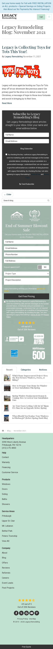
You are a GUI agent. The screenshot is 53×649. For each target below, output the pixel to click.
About (4, 553)
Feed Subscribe (27, 184)
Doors (4, 489)
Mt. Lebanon (7, 526)
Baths (4, 499)
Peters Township (9, 536)
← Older (7, 194)
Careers (5, 578)
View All (5, 541)
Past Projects (8, 588)
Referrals (6, 573)
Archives (43, 370)
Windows (6, 484)
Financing (6, 467)
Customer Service (10, 472)
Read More (7, 103)
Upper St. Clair (8, 521)
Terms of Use (35, 174)
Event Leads (7, 583)
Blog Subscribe (26, 149)
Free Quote (26, 647)
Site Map (32, 619)
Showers (6, 504)
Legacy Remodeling (14, 56)
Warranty (6, 462)
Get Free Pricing (26, 296)
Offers (5, 562)
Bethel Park (7, 531)
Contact (5, 457)
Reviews (6, 568)
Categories (26, 370)
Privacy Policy (22, 619)
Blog (4, 557)
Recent (9, 370)
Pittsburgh (6, 516)
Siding (5, 494)
